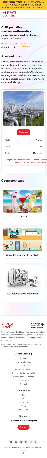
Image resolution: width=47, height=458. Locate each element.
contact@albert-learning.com (24, 420)
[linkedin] (21, 442)
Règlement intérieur (23, 369)
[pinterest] (36, 442)
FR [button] (23, 453)
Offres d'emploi (23, 409)
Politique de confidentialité (23, 373)
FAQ (23, 398)
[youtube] (26, 442)
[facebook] (11, 442)
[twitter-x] (16, 442)
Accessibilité (23, 380)
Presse (23, 406)
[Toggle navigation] (41, 14)
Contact (23, 384)
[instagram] (31, 442)
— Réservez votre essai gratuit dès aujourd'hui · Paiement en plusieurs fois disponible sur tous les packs (23, 5)
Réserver (23, 132)
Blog (23, 395)
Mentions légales (23, 362)
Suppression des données (23, 376)
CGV (23, 365)
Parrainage (23, 402)
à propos (23, 358)
